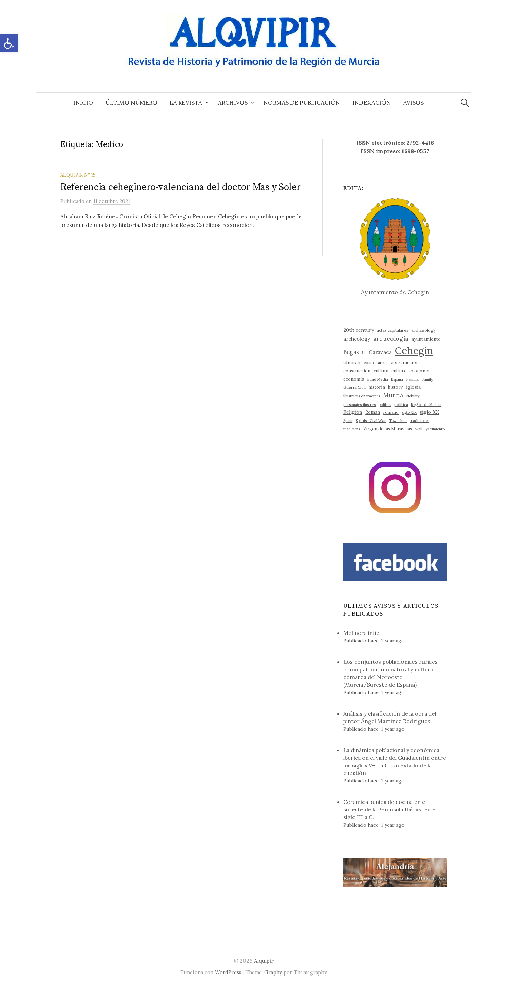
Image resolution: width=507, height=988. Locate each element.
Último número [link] (131, 103)
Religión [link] (352, 412)
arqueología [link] (390, 338)
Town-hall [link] (398, 420)
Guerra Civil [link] (354, 387)
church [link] (351, 362)
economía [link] (353, 379)
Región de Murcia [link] (426, 404)
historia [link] (377, 387)
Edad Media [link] (377, 379)
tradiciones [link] (419, 420)
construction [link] (356, 370)
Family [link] (427, 379)
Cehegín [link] (414, 350)
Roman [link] (372, 412)
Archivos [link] (233, 103)
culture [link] (398, 371)
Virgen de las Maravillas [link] (387, 428)
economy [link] (419, 371)
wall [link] (419, 428)
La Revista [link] (186, 103)
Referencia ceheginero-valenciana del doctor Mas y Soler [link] (180, 187)
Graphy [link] (273, 972)
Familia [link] (412, 379)
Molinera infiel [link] (362, 632)
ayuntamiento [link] (426, 339)
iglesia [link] (413, 387)
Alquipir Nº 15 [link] (78, 175)
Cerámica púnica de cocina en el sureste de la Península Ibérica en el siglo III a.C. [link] (390, 809)
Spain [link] (347, 420)
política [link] (401, 404)
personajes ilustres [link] (359, 404)
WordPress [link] (228, 972)
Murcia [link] (393, 395)
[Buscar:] (465, 103)
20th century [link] (358, 330)
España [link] (397, 379)
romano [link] (391, 412)
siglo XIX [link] (409, 412)
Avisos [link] (413, 103)
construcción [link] (405, 362)
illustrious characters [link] (361, 395)
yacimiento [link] (435, 429)
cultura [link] (381, 371)
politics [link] (385, 404)
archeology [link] (356, 339)
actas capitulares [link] (392, 330)
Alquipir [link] (264, 960)
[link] (9, 43)
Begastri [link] (354, 352)
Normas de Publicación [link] (302, 103)
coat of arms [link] (376, 362)
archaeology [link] (423, 330)
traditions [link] (351, 429)
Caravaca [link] (380, 352)
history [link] (395, 387)
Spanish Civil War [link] (371, 420)
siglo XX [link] (429, 412)
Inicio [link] (83, 103)
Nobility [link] (413, 395)
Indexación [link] (371, 103)
